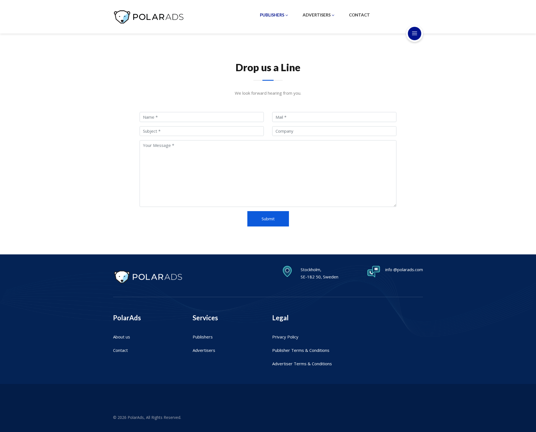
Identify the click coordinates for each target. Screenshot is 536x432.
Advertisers (204, 350)
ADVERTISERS (317, 14)
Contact (120, 350)
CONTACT (359, 14)
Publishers (203, 337)
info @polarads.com (404, 269)
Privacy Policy (285, 337)
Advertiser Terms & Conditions (302, 363)
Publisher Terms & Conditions (300, 350)
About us (121, 337)
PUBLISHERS (272, 14)
